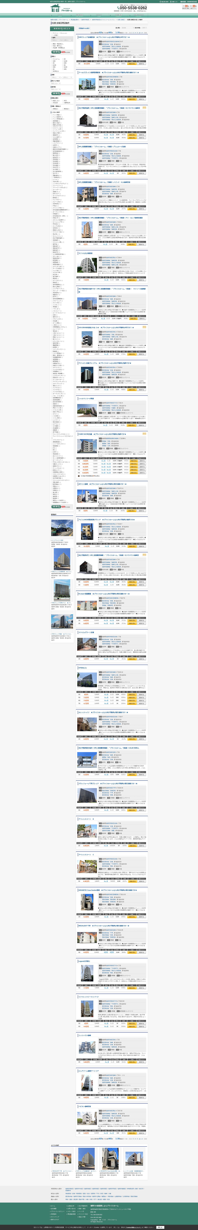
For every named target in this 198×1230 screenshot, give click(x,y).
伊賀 (109, 441)
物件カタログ (55, 1219)
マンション (63, 33)
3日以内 (55, 102)
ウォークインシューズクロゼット (62, 437)
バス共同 (56, 416)
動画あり (67, 109)
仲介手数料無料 (58, 238)
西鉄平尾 (81, 1199)
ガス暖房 (56, 426)
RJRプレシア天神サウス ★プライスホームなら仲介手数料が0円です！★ (73, 603)
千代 (115, 403)
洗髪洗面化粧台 (58, 406)
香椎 (111, 79)
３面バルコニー (58, 335)
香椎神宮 (110, 605)
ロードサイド (58, 280)
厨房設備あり (58, 264)
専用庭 (56, 307)
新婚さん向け (58, 230)
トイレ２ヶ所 (58, 410)
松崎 (114, 930)
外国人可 (56, 218)
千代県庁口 (115, 48)
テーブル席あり (58, 268)
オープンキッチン (59, 393)
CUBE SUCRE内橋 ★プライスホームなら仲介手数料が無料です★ (102, 434)
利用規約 (53, 1214)
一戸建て (55, 35)
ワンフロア (57, 199)
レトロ (56, 179)
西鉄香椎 (113, 82)
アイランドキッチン (60, 381)
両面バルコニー (58, 337)
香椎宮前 (113, 84)
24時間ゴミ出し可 (59, 476)
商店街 (56, 278)
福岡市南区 (95, 1188)
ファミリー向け (58, 232)
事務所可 (56, 135)
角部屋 (56, 496)
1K (65, 59)
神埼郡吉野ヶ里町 (132, 1188)
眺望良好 (56, 153)
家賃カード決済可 (59, 500)
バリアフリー (58, 143)
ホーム (53, 1206)
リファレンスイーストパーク (89, 997)
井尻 (101, 1193)
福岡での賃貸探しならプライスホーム (105, 1206)
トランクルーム (58, 440)
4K (54, 69)
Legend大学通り (84, 961)
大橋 (87, 1199)
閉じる (160, 1227)
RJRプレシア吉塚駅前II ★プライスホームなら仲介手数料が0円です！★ (104, 37)
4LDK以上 (56, 71)
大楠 (109, 1193)
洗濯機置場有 (58, 357)
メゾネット (57, 305)
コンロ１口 (57, 387)
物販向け (56, 294)
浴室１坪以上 (58, 412)
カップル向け (58, 226)
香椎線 (104, 441)
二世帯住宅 (57, 177)
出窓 (55, 315)
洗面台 (56, 404)
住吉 (88, 1193)
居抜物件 (56, 240)
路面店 (56, 282)
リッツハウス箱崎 (85, 1035)
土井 (109, 445)
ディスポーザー (58, 379)
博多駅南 (68, 1193)
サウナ (56, 414)
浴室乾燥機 (57, 400)
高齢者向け (57, 175)
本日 (65, 100)
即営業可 (56, 260)
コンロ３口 (57, 389)
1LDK (65, 61)
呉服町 (114, 408)
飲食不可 (56, 252)
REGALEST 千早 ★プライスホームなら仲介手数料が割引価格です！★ (104, 926)
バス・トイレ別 (58, 396)
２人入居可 (57, 137)
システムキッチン (59, 375)
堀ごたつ (56, 339)
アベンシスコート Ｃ (86, 854)
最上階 (56, 492)
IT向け (56, 206)
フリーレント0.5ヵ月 (60, 187)
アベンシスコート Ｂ (86, 819)
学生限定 (56, 161)
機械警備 (56, 345)
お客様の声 (71, 1206)
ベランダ (56, 309)
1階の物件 (57, 482)
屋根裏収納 (57, 442)
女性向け (56, 228)
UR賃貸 (56, 214)
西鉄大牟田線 (87, 1196)
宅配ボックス (58, 464)
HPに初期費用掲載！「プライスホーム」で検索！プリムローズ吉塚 (102, 146)
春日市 (141, 1188)
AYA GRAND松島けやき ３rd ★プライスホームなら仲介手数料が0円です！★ (106, 327)
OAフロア (57, 193)
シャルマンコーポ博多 (86, 398)
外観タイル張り (58, 365)
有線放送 (56, 454)
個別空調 (56, 343)
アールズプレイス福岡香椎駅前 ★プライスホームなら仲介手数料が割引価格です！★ (109, 72)
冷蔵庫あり (57, 371)
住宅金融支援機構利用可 (61, 210)
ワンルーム (56, 59)
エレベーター (58, 329)
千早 (114, 788)
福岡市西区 (103, 1188)
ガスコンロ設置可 (59, 220)
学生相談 (56, 165)
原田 (114, 752)
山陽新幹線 (118, 1196)
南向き (56, 494)
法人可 (56, 173)
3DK (54, 67)
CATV (55, 452)
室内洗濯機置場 (58, 298)
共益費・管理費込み (59, 48)
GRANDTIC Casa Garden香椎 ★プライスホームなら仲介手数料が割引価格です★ (108, 890)
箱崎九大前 (115, 117)
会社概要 (53, 1208)
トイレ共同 (57, 418)
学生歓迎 (56, 163)
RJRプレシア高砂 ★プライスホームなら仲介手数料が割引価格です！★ (72, 634)
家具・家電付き (58, 355)
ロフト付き (57, 303)
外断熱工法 (57, 363)
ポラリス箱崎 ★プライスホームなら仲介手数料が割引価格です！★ (103, 484)
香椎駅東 (115, 598)
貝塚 (113, 334)
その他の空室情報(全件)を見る (89, 476)
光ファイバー (58, 456)
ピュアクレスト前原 (57, 540)
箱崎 (114, 112)
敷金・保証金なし (58, 44)
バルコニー (57, 311)
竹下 (95, 1199)
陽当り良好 (57, 123)
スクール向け (58, 202)
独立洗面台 (57, 422)
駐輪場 (56, 351)
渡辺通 (76, 1199)
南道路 (56, 498)
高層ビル (56, 191)
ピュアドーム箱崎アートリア (89, 1071)
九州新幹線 (126, 1196)
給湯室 (56, 347)
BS (55, 450)
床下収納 (56, 432)
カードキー (57, 189)
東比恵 (100, 1199)
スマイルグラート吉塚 (86, 632)
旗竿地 (56, 244)
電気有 (56, 331)
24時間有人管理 (58, 472)
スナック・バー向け (60, 290)
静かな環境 (57, 286)
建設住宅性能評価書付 (60, 149)
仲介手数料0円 (83, 1206)
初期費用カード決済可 (60, 502)
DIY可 (55, 296)
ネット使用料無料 (59, 458)
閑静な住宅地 (58, 125)
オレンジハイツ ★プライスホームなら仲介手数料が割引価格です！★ (103, 712)
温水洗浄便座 (58, 402)
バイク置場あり (58, 353)
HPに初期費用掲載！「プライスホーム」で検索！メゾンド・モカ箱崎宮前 (104, 182)
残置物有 (56, 262)
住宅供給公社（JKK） (60, 216)
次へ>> (141, 33)
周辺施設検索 (72, 1214)
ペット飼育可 (58, 117)
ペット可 (81, 1211)
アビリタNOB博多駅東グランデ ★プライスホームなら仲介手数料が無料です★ (107, 519)
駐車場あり (57, 484)
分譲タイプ (57, 147)
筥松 (114, 332)
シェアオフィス (58, 288)
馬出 (114, 257)
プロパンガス (58, 319)
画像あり (55, 109)
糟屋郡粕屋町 (110, 438)
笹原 (108, 1199)
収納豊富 (56, 446)
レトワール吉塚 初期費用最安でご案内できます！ (138, 1171)
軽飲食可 (56, 250)
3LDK (65, 67)
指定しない (56, 100)
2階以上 (56, 486)
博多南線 (110, 1196)
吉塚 (111, 44)
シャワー (56, 420)
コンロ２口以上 (58, 369)
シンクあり (57, 270)
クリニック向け (58, 208)
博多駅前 (79, 1193)
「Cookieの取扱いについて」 (133, 1227)
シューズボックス (59, 444)
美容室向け (57, 292)
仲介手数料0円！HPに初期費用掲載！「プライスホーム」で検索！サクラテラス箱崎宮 (109, 555)
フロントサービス (59, 474)
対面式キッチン (58, 377)
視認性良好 (57, 258)
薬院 (84, 1193)
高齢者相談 (57, 141)
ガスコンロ (57, 367)
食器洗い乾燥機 (58, 373)
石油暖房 (56, 428)
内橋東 (116, 438)
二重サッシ (57, 325)
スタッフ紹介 (72, 1211)
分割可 (56, 145)
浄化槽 (56, 321)
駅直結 (56, 197)
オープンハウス (58, 212)
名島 (111, 935)
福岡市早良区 (112, 1188)
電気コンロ (57, 385)
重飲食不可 (57, 248)
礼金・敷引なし (57, 46)
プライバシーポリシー (57, 1211)
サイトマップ (55, 1217)
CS (55, 448)
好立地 (56, 274)
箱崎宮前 (114, 115)
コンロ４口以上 (58, 391)
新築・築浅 (82, 1208)
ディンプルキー (58, 468)
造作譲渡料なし (58, 284)
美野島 (93, 1193)
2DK (65, 63)
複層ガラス (57, 466)
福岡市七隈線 (96, 1196)
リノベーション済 (59, 131)
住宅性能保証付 (58, 151)
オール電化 (57, 323)
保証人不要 (57, 133)
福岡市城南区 (122, 1188)
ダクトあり (57, 256)
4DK (65, 69)
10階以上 (56, 488)
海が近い (56, 234)
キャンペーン (58, 236)
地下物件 (56, 276)
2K (54, 63)
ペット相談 (57, 115)
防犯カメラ (57, 470)
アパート (55, 33)
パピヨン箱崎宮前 (85, 1106)
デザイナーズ (58, 127)
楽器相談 (56, 121)
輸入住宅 (56, 155)
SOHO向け (57, 204)
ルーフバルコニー (59, 313)
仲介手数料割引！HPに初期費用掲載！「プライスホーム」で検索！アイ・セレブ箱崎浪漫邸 (111, 218)
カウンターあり (58, 266)
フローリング (58, 301)
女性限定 (56, 139)
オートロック (58, 460)
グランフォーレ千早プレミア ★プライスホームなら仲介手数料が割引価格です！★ (108, 783)
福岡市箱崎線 (106, 46)
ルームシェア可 (58, 222)
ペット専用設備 (58, 119)
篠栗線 (104, 443)
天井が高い (57, 181)
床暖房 (56, 430)
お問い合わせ (72, 1208)
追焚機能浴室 (58, 397)
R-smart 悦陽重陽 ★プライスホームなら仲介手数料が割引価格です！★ (104, 594)
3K (65, 65)
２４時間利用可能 (59, 254)
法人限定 (56, 169)
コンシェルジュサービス (61, 480)
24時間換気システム (60, 327)
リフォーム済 (58, 129)
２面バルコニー (58, 333)
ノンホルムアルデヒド (60, 183)
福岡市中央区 (79, 1188)
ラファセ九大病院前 (86, 253)
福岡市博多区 (110, 41)
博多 (111, 866)
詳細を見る (132, 63)
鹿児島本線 (105, 44)
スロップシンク (58, 383)
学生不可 (56, 167)
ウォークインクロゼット (61, 434)
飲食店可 (56, 157)
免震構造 (56, 359)
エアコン (56, 424)
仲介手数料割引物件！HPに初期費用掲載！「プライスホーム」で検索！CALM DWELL (109, 748)
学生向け (56, 224)
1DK (54, 61)
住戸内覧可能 (58, 478)
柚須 (109, 757)
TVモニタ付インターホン (61, 462)
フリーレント (58, 185)
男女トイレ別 (58, 408)
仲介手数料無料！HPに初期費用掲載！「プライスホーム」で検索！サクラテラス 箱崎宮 (109, 108)
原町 (109, 443)
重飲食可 (56, 246)
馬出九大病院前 (116, 46)
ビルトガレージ (58, 341)
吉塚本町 (117, 41)
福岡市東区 (109, 77)
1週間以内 (67, 102)
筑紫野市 (68, 1190)
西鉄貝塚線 (105, 82)
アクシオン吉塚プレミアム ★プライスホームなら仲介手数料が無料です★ (105, 363)
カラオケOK (57, 272)
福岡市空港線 (106, 830)
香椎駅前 (115, 77)
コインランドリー (59, 349)
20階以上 (56, 490)
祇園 (113, 830)
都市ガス (56, 317)
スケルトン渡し (58, 242)
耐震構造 (56, 361)
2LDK (54, 65)
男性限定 (56, 159)
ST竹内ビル (83, 668)
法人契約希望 (58, 171)
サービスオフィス (59, 195)
